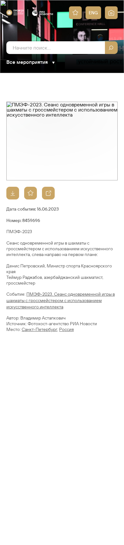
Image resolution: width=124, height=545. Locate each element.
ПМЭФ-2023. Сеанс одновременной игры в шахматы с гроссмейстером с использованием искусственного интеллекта (60, 300)
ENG (93, 13)
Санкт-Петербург (39, 329)
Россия (66, 329)
